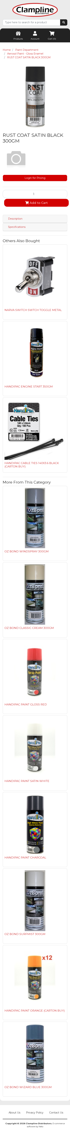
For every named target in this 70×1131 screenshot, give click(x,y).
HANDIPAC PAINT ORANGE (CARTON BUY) (34, 1010)
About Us (14, 1112)
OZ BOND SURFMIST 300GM (24, 934)
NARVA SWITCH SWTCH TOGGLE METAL (33, 310)
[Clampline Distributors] (35, 9)
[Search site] (63, 22)
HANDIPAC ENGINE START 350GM (28, 386)
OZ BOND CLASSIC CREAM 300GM (29, 628)
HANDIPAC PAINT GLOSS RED (25, 704)
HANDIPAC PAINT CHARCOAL (25, 857)
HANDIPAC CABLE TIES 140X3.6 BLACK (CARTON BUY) (31, 464)
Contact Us (56, 1112)
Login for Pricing (35, 178)
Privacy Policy (34, 1112)
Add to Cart (38, 203)
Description (15, 218)
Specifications (16, 227)
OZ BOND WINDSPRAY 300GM (26, 551)
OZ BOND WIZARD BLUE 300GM (28, 1087)
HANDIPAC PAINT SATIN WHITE (26, 781)
